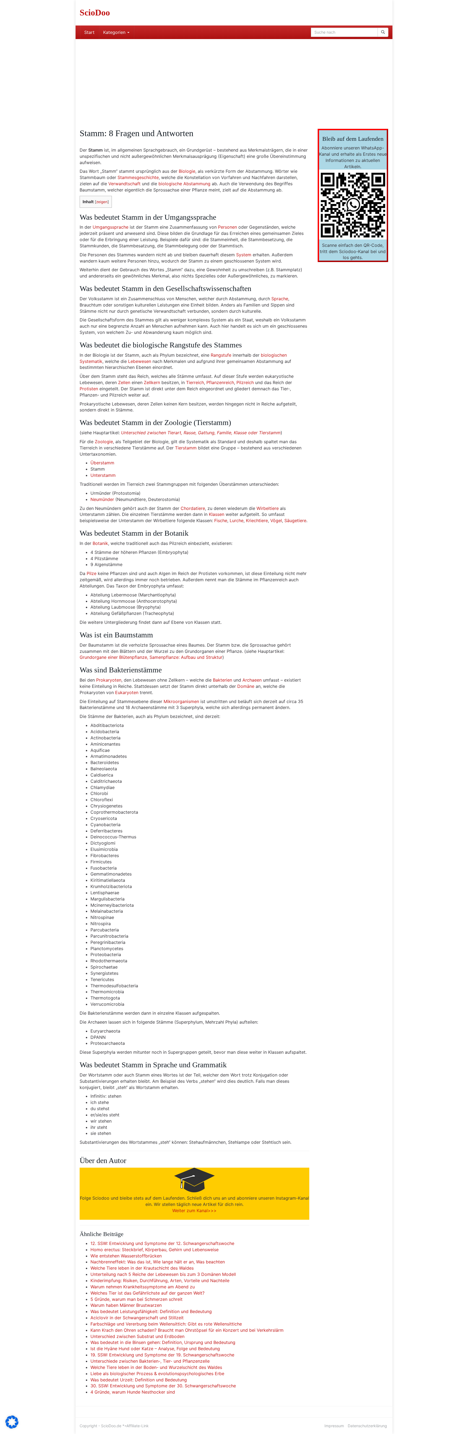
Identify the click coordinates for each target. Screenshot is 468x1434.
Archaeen (252, 680)
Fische (220, 520)
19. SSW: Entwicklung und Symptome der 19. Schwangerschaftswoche (162, 1355)
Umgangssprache (110, 227)
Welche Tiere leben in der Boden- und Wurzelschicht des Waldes (156, 1367)
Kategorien (115, 32)
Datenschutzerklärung (367, 1425)
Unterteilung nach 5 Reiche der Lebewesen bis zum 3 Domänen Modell (163, 1274)
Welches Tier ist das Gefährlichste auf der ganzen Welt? (147, 1293)
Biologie (187, 171)
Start (89, 32)
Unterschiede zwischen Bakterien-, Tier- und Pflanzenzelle (150, 1361)
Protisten (89, 388)
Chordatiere (193, 508)
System (243, 254)
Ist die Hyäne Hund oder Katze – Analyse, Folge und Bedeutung (155, 1348)
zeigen (102, 202)
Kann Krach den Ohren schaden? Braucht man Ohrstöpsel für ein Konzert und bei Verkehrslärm (187, 1330)
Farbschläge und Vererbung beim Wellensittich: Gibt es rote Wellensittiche (166, 1324)
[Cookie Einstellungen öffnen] (11, 1427)
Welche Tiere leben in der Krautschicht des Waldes (142, 1268)
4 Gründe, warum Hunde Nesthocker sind (132, 1392)
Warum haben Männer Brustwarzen (126, 1305)
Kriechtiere (257, 520)
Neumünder (102, 499)
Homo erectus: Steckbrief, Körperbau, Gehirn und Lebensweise (154, 1249)
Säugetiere (295, 520)
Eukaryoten (126, 692)
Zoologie (104, 441)
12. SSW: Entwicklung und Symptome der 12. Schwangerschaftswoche (162, 1243)
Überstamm (102, 462)
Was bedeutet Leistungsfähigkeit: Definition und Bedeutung (151, 1311)
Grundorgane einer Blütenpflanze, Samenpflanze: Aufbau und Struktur (151, 657)
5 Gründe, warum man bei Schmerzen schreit (136, 1299)
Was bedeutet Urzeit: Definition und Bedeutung (138, 1379)
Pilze (91, 573)
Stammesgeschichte (138, 177)
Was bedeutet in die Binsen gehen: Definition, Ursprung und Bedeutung (162, 1342)
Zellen (124, 382)
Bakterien (222, 680)
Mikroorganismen (181, 701)
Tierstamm (186, 448)
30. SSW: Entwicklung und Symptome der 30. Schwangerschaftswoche (163, 1385)
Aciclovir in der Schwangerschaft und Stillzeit (137, 1317)
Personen (227, 227)
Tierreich (195, 382)
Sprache (279, 298)
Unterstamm (103, 475)
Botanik (100, 543)
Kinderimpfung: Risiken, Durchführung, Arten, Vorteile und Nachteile (159, 1280)
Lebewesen (139, 361)
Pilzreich (245, 382)
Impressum (334, 1425)
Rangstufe (221, 355)
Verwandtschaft (124, 183)
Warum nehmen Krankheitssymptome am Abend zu (142, 1286)
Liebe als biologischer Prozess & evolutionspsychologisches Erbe (157, 1373)
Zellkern (152, 382)
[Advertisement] (234, 80)
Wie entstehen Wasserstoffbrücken (126, 1256)
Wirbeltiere (267, 508)
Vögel (276, 520)
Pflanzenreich (220, 382)
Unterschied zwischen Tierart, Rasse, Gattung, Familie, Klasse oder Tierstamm (201, 432)
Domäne (245, 686)
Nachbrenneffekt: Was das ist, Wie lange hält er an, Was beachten (157, 1261)
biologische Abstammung (184, 183)
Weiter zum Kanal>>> (194, 1210)
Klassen (216, 514)
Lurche (236, 520)
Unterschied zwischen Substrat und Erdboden (137, 1336)
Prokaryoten (108, 680)
